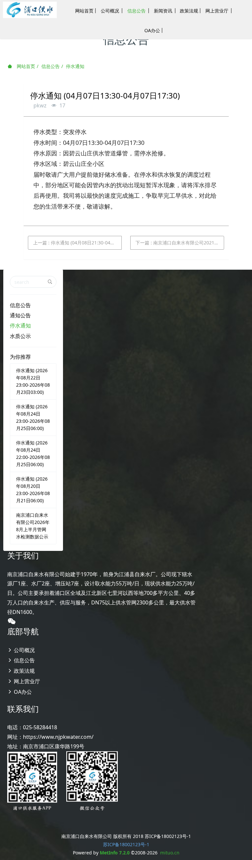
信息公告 (50, 66)
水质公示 (20, 336)
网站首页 (25, 66)
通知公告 (20, 315)
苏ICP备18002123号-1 (126, 844)
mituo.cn (169, 852)
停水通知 (75, 66)
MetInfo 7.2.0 (115, 852)
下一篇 (180, 242)
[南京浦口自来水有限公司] (30, 10)
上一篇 (77, 242)
